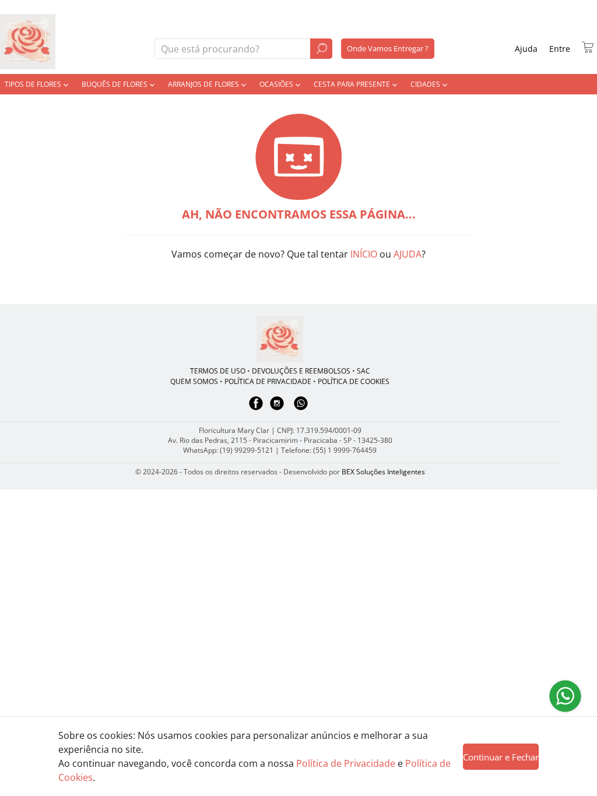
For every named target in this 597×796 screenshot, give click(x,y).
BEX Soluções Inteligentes (383, 472)
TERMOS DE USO (217, 371)
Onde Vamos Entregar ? (388, 48)
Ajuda (526, 48)
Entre (559, 48)
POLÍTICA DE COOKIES (353, 381)
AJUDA (408, 254)
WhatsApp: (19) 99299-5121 (228, 450)
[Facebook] (256, 409)
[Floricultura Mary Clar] (280, 339)
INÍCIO (363, 254)
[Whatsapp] (301, 409)
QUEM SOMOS (194, 381)
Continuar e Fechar (501, 757)
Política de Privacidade (345, 763)
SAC (363, 371)
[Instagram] (277, 409)
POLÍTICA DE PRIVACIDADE (267, 381)
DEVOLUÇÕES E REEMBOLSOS (301, 371)
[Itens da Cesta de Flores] (588, 47)
